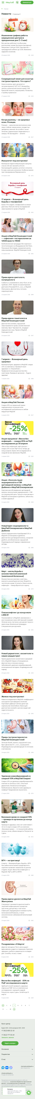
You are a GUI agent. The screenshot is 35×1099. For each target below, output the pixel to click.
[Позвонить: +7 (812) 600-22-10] (17, 2)
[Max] (10, 1069)
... (6, 1009)
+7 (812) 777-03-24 (7, 1035)
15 (10, 1009)
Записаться (27, 2)
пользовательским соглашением (16, 1083)
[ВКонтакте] (6, 1069)
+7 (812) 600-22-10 (7, 1031)
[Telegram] (2, 1069)
